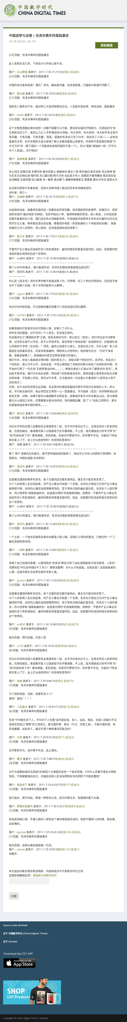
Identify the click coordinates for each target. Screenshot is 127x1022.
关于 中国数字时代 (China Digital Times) (25, 933)
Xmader (44, 1018)
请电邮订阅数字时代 (45, 875)
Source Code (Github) (15, 925)
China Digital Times (27, 1018)
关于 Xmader (10, 941)
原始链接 (107, 45)
